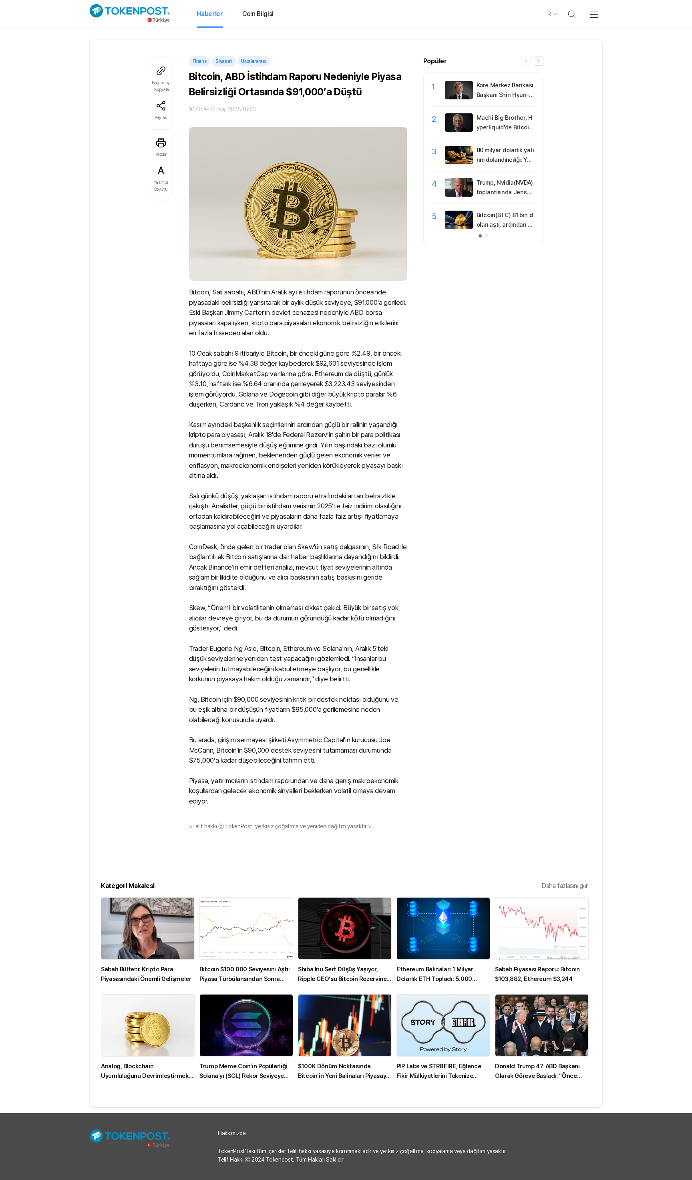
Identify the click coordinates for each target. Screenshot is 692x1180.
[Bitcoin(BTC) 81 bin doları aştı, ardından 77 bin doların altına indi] (459, 227)
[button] (538, 61)
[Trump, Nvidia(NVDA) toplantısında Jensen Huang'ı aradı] (459, 194)
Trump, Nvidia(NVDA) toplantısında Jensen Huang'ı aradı (505, 192)
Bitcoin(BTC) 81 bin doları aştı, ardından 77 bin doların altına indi (506, 224)
